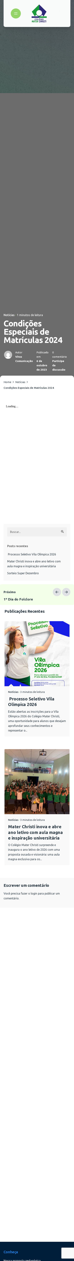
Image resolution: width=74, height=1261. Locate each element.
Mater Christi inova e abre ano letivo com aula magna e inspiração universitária (34, 564)
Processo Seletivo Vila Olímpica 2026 (31, 554)
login (34, 893)
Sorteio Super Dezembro (23, 573)
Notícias (9, 315)
